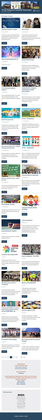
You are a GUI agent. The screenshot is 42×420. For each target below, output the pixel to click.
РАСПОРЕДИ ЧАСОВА (8, 204)
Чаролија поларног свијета (9, 29)
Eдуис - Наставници (21, 383)
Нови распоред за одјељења (21, 367)
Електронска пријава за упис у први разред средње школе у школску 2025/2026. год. (10, 309)
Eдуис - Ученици (21, 380)
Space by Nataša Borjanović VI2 (10, 59)
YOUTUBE (26, 416)
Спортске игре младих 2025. (10, 254)
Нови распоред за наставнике (21, 368)
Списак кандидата (27, 220)
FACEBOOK (16, 416)
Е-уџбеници (21, 373)
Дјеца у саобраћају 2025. (29, 282)
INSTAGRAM (21, 416)
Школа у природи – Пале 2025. (30, 256)
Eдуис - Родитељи (21, 382)
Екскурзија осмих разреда (9, 339)
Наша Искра (25, 29)
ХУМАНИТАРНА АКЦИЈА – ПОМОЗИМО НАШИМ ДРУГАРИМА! (29, 89)
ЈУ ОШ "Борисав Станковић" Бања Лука (16, 10)
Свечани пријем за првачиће (30, 175)
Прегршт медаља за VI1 (28, 310)
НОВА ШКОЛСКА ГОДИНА (9, 231)
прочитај (4, 43)
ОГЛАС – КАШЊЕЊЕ (28, 118)
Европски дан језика (7, 119)
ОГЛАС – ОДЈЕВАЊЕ (28, 147)
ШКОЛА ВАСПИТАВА (28, 59)
